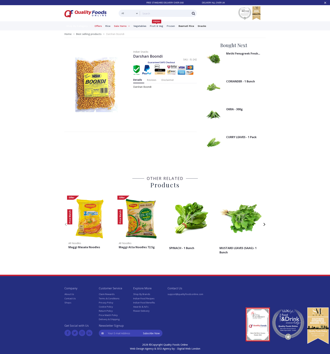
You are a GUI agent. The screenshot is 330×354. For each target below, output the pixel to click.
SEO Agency (164, 348)
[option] (89, 223)
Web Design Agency (142, 348)
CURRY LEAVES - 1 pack (241, 137)
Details (137, 79)
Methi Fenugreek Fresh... (243, 53)
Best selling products (88, 34)
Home (68, 34)
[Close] (325, 3)
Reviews (151, 80)
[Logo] (86, 19)
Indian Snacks (140, 51)
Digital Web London (188, 348)
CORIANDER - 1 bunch (240, 81)
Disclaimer (167, 80)
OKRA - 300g (234, 109)
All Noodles (74, 243)
